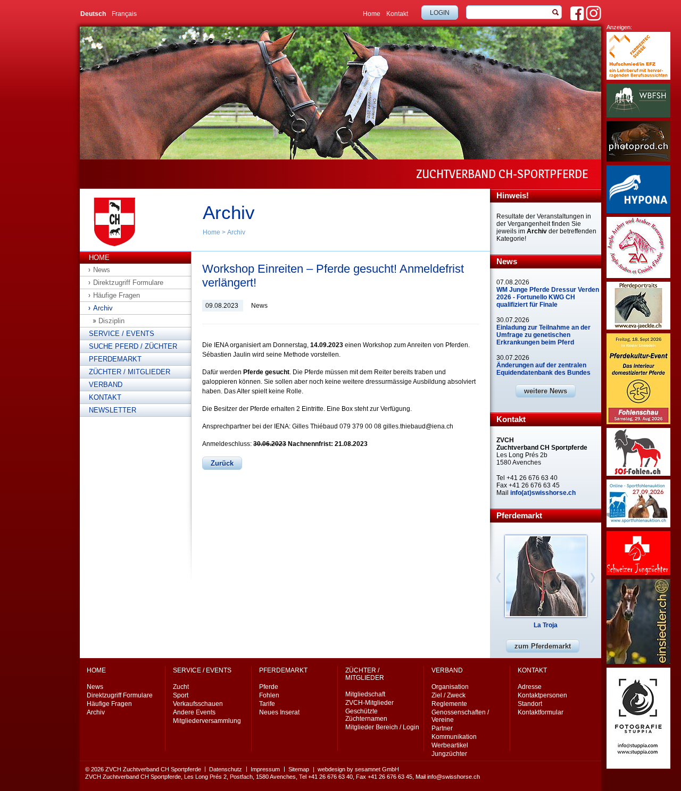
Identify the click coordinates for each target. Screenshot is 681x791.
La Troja (546, 625)
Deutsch (93, 14)
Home (371, 14)
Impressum (265, 769)
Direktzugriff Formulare (128, 283)
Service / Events (121, 334)
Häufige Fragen (116, 295)
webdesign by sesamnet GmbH (358, 769)
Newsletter (112, 410)
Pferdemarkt (115, 359)
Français (124, 14)
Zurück (222, 463)
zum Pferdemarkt (542, 646)
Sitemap (298, 769)
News (101, 270)
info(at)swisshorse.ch (543, 493)
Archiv (236, 232)
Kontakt (397, 14)
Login (440, 12)
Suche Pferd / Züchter (133, 346)
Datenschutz (225, 769)
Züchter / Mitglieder (129, 372)
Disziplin (111, 321)
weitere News (545, 391)
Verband (105, 385)
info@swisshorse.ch (453, 776)
